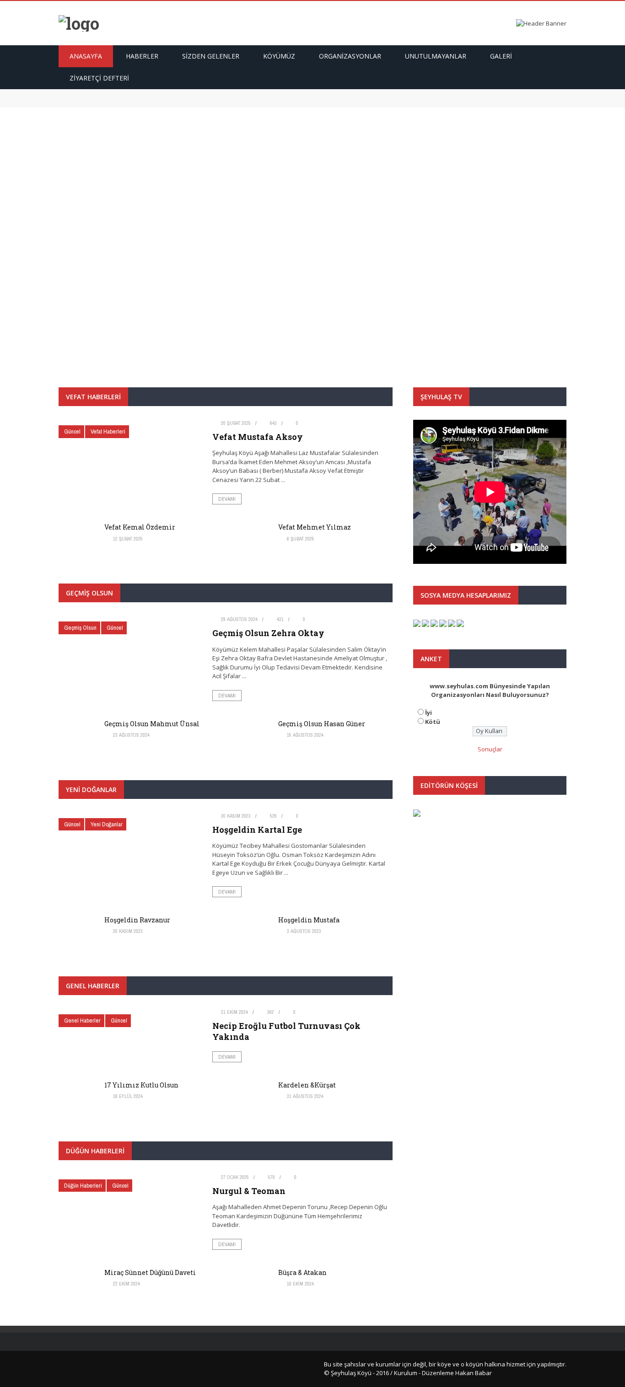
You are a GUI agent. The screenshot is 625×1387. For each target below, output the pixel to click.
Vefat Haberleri (326, 213)
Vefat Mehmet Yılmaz (314, 527)
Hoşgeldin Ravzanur (137, 920)
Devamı (313, 276)
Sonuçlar (490, 749)
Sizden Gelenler (210, 56)
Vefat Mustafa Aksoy (93, 93)
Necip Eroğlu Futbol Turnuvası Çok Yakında (286, 1031)
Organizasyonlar (350, 56)
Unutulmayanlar (435, 56)
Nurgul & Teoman (249, 1190)
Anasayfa (86, 56)
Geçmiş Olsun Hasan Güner (321, 723)
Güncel (287, 213)
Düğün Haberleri (83, 1185)
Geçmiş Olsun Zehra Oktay (268, 632)
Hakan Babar (473, 1373)
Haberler (142, 56)
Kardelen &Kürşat (307, 1085)
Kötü (432, 722)
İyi (428, 712)
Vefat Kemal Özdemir (94, 102)
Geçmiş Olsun (80, 628)
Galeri (501, 56)
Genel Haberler (82, 1020)
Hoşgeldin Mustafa (308, 920)
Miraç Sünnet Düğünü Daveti (150, 1272)
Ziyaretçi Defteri (99, 78)
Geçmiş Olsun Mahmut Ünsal (151, 723)
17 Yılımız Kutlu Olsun (141, 1085)
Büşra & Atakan (302, 1272)
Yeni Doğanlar (107, 824)
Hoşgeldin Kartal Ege (257, 829)
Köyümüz (279, 56)
